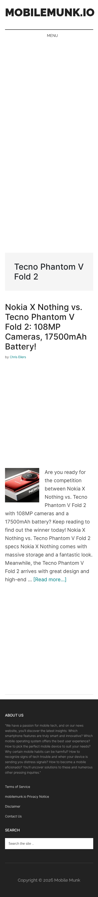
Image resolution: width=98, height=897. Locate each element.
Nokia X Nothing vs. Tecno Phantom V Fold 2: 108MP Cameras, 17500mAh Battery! (46, 327)
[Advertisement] (49, 93)
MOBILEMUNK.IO (50, 12)
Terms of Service (17, 787)
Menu (52, 35)
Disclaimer (12, 806)
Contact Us (13, 816)
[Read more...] (50, 579)
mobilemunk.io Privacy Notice (27, 796)
